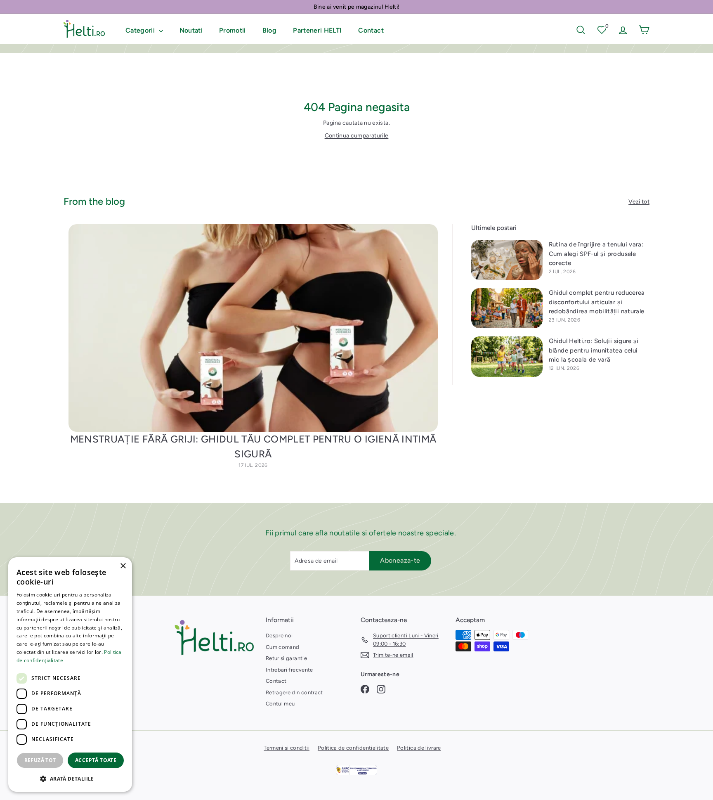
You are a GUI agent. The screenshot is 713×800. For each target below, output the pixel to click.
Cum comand (283, 647)
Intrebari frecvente (289, 670)
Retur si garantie (286, 658)
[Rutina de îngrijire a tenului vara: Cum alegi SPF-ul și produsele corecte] (507, 260)
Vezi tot (638, 201)
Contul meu (280, 704)
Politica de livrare (419, 748)
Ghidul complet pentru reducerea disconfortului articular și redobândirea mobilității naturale (597, 302)
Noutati (191, 30)
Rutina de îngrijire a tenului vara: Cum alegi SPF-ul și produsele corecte (596, 254)
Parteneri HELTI (317, 30)
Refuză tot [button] (40, 760)
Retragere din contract (294, 692)
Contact (370, 30)
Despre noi (279, 635)
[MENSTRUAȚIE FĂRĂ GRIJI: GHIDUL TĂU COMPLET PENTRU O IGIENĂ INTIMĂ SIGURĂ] (253, 328)
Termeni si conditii (286, 748)
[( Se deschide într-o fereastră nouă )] (356, 770)
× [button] (123, 566)
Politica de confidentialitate (353, 748)
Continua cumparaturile (357, 135)
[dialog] (70, 674)
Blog (269, 30)
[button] (70, 778)
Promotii (232, 30)
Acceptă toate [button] (95, 760)
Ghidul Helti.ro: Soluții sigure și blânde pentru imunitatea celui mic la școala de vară (594, 350)
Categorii (141, 30)
